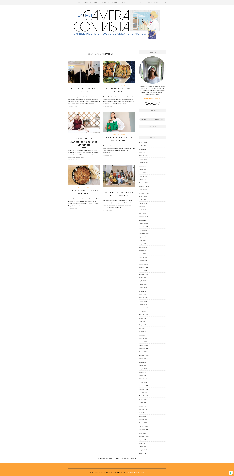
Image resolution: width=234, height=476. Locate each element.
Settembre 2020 (144, 193)
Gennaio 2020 (143, 220)
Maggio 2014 (143, 450)
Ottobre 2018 (143, 271)
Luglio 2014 (142, 443)
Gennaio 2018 (143, 301)
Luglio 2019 (142, 240)
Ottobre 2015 (143, 392)
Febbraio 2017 (143, 338)
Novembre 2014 (143, 430)
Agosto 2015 (143, 399)
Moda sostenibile (125, 189)
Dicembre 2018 (143, 264)
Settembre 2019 (144, 233)
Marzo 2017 (142, 335)
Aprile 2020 (142, 210)
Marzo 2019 (142, 254)
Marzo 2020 (142, 213)
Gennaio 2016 (143, 382)
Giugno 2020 (143, 203)
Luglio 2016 (142, 362)
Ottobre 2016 (143, 352)
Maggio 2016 (143, 369)
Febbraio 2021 (143, 176)
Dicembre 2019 (143, 223)
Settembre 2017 (143, 315)
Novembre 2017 (143, 308)
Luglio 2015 (142, 402)
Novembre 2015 (143, 389)
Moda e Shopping (90, 2)
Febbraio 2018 (143, 298)
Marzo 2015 (142, 416)
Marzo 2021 (142, 173)
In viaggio (105, 2)
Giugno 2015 (143, 406)
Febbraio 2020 (143, 217)
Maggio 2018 (143, 288)
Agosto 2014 (143, 440)
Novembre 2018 (143, 267)
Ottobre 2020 (143, 189)
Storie (140, 2)
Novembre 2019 (143, 227)
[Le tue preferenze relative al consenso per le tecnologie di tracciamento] (231, 473)
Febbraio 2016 (143, 379)
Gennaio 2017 (143, 342)
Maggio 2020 (143, 206)
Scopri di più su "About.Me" (153, 98)
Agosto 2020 (143, 196)
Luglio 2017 (142, 321)
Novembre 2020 (144, 186)
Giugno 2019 (143, 244)
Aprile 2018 (142, 291)
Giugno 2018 (143, 284)
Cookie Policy (132, 472)
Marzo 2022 (142, 152)
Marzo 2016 (142, 375)
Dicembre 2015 (143, 386)
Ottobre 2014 (143, 433)
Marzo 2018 (142, 294)
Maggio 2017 (143, 328)
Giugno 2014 (143, 446)
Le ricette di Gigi (152, 2)
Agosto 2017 (142, 318)
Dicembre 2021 (143, 162)
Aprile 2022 (142, 149)
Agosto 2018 (143, 277)
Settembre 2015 (144, 396)
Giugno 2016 (143, 365)
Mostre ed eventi (128, 2)
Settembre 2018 (144, 274)
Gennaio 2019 (143, 260)
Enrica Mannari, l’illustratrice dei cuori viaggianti (83, 142)
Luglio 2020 (142, 200)
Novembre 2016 (143, 348)
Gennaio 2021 (143, 179)
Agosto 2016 (143, 359)
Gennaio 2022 (143, 159)
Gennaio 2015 (143, 423)
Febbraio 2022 (143, 156)
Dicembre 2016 (143, 345)
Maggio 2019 (143, 247)
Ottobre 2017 (143, 311)
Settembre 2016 (144, 355)
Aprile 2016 (142, 372)
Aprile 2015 (142, 413)
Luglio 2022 (142, 146)
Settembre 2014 (144, 436)
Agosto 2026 (143, 142)
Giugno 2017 (142, 325)
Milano (114, 2)
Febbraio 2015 (143, 419)
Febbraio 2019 (143, 257)
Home (79, 2)
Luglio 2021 (142, 166)
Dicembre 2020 (143, 183)
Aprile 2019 (142, 250)
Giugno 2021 (142, 169)
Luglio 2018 (142, 281)
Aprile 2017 (142, 331)
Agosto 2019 (143, 237)
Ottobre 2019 (143, 230)
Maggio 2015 (143, 409)
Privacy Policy (140, 472)
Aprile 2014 (142, 453)
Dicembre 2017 (143, 304)
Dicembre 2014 (143, 426)
